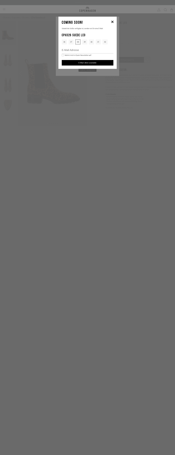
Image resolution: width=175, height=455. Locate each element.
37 (71, 42)
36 (64, 42)
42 (105, 42)
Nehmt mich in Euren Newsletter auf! (78, 55)
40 (91, 42)
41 (98, 42)
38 (78, 42)
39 (85, 42)
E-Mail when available (87, 63)
